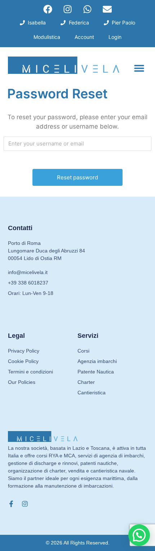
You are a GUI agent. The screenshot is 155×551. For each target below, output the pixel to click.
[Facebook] (48, 9)
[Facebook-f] (11, 504)
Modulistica (47, 37)
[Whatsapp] (88, 9)
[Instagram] (68, 9)
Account (84, 37)
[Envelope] (107, 9)
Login (114, 37)
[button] (139, 68)
